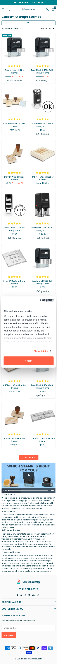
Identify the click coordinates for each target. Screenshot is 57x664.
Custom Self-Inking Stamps (14, 71)
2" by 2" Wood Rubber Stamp (14, 178)
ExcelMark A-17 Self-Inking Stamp (42, 125)
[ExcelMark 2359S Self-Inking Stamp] (42, 258)
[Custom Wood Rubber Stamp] (14, 101)
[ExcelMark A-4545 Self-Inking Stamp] (42, 205)
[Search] (8, 9)
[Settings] (47, 9)
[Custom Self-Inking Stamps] (14, 47)
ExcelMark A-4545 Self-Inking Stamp (42, 229)
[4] (42, 154)
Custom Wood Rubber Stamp (14, 125)
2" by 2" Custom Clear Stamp (14, 282)
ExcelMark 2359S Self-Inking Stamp (43, 282)
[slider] (28, 490)
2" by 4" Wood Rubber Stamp (14, 440)
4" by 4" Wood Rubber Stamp (43, 178)
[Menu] (3, 9)
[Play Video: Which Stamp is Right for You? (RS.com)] (28, 475)
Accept (28, 360)
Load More (28, 457)
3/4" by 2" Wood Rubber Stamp (14, 386)
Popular (7, 35)
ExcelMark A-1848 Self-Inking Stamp (42, 386)
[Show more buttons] (52, 490)
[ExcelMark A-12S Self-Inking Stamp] (14, 205)
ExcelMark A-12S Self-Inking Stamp (14, 229)
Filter (28, 22)
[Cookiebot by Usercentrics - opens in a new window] (41, 301)
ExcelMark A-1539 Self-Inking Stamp (42, 71)
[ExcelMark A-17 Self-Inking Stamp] (42, 101)
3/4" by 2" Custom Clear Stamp (42, 440)
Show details (41, 351)
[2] (14, 154)
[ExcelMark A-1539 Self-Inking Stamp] (42, 47)
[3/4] (42, 416)
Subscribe (9, 635)
